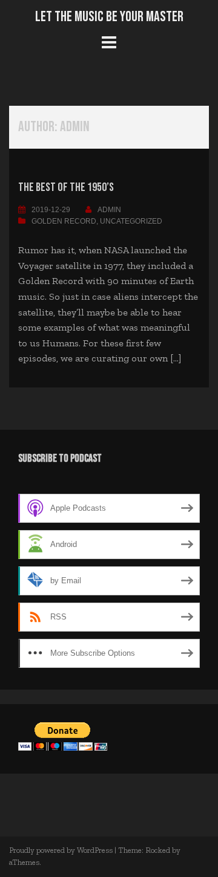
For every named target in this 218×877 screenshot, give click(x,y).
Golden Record (63, 221)
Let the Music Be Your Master (109, 16)
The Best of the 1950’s (66, 187)
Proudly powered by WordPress (61, 850)
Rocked (157, 850)
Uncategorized (131, 221)
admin (109, 209)
